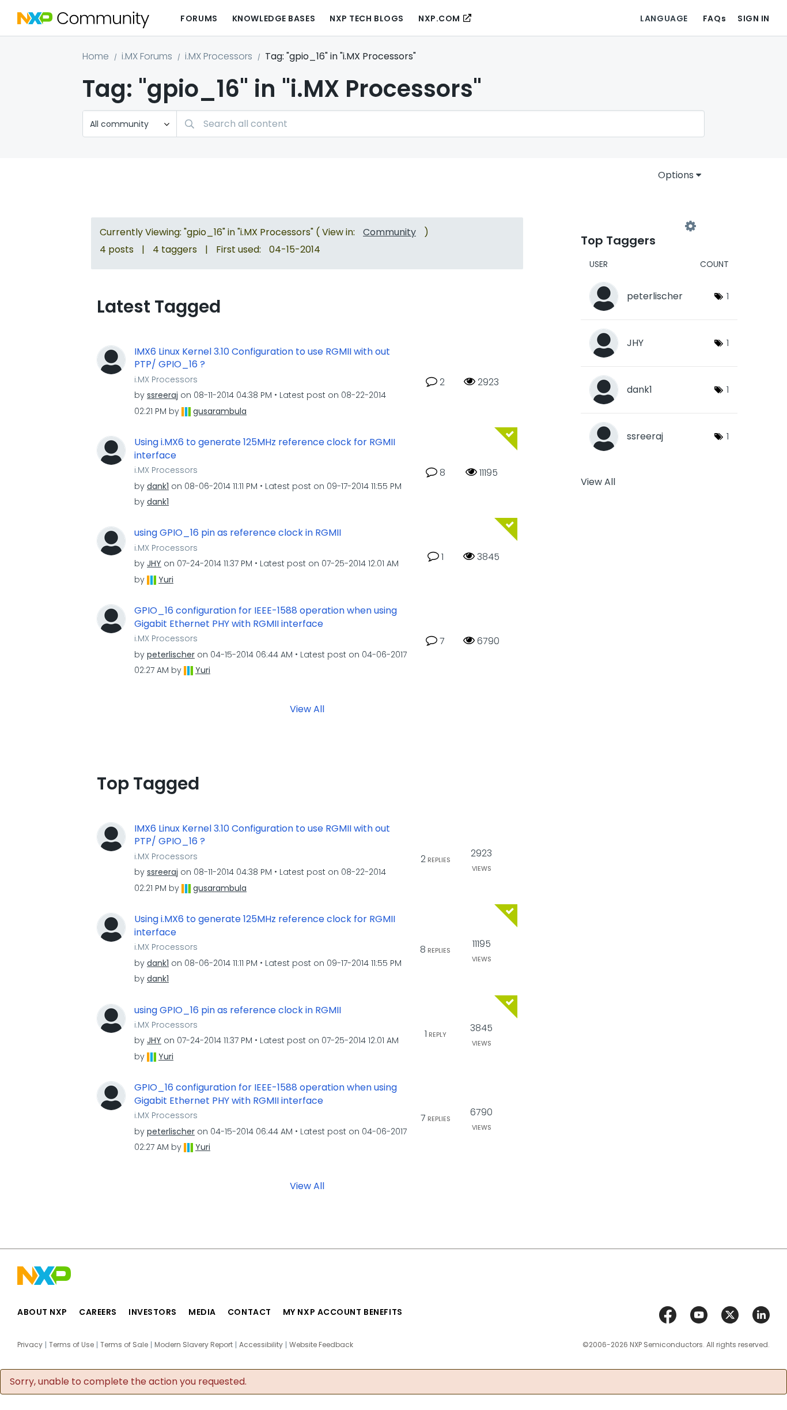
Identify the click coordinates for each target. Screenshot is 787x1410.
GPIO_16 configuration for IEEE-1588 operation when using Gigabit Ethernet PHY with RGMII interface (265, 617)
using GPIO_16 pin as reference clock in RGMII (237, 533)
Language (663, 18)
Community (389, 232)
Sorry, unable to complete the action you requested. (128, 1381)
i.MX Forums (147, 56)
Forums (198, 18)
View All (307, 708)
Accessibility (261, 1344)
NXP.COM (439, 18)
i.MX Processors (218, 56)
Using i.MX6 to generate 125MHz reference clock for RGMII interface (264, 449)
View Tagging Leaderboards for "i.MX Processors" (635, 226)
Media (202, 1312)
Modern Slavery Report (193, 1344)
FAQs (714, 18)
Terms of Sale (124, 1344)
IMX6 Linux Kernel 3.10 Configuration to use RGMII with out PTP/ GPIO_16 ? (262, 358)
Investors (152, 1312)
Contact (249, 1312)
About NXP (42, 1312)
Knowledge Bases (273, 18)
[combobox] (440, 123)
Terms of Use (71, 1344)
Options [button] (676, 175)
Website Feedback (321, 1344)
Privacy (30, 1344)
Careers (98, 1312)
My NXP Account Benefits (343, 1312)
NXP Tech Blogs (367, 18)
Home (95, 56)
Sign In (753, 18)
